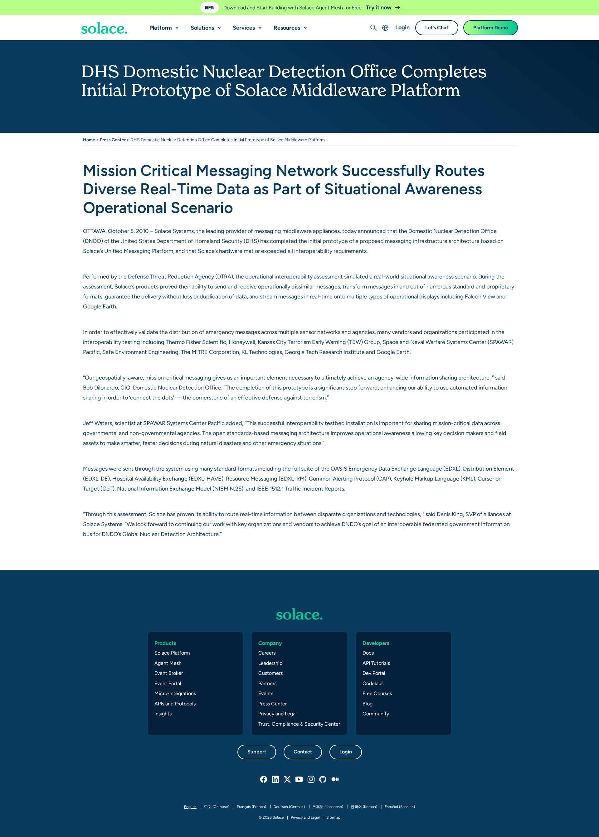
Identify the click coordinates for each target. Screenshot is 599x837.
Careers (266, 653)
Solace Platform (172, 653)
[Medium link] (335, 780)
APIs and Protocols (175, 704)
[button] (176, 25)
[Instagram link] (311, 780)
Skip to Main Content (31, 6)
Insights (163, 714)
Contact (303, 752)
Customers (270, 673)
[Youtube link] (299, 780)
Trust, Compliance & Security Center (299, 724)
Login (402, 27)
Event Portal (167, 683)
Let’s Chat (436, 28)
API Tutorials (376, 663)
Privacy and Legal (277, 714)
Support (256, 752)
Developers (376, 643)
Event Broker (168, 673)
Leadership (270, 663)
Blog (368, 704)
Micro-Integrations (175, 693)
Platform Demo (490, 28)
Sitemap (333, 817)
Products (165, 643)
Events (265, 693)
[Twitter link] (288, 780)
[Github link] (323, 780)
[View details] (104, 28)
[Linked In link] (276, 780)
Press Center (113, 139)
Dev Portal (374, 673)
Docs (368, 653)
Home (89, 139)
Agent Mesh (168, 663)
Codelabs (373, 683)
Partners (267, 683)
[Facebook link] (264, 780)
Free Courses (377, 693)
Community (376, 714)
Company (270, 643)
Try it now (379, 7)
